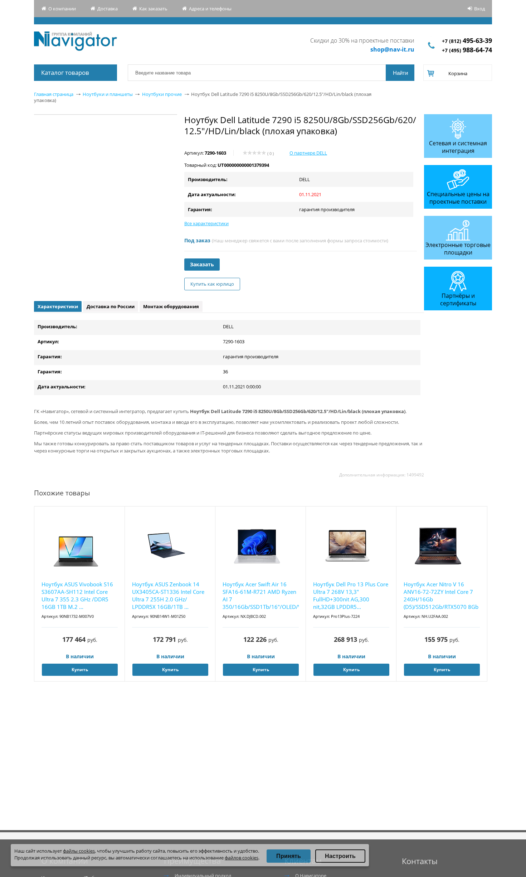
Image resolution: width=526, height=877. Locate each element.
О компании (62, 8)
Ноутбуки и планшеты (108, 94)
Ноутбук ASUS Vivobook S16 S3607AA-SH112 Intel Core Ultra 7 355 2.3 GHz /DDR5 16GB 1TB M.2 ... (77, 595)
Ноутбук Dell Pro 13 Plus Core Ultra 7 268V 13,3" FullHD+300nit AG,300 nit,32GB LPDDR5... (350, 595)
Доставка (107, 8)
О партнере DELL (308, 153)
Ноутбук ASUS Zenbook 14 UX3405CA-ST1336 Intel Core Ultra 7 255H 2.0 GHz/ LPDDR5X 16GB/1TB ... (168, 595)
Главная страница (53, 94)
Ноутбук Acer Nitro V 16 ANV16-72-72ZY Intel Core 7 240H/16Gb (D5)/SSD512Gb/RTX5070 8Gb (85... (441, 596)
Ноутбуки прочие (162, 94)
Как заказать (153, 8)
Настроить (340, 856)
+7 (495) (467, 50)
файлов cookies (241, 857)
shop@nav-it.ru (392, 49)
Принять (288, 856)
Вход (479, 8)
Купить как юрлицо (212, 284)
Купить (80, 670)
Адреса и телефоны (210, 8)
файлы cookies (79, 851)
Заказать (202, 264)
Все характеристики (206, 223)
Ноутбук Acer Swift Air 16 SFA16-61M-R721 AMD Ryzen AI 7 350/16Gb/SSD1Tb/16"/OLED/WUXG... (261, 595)
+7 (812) (467, 41)
